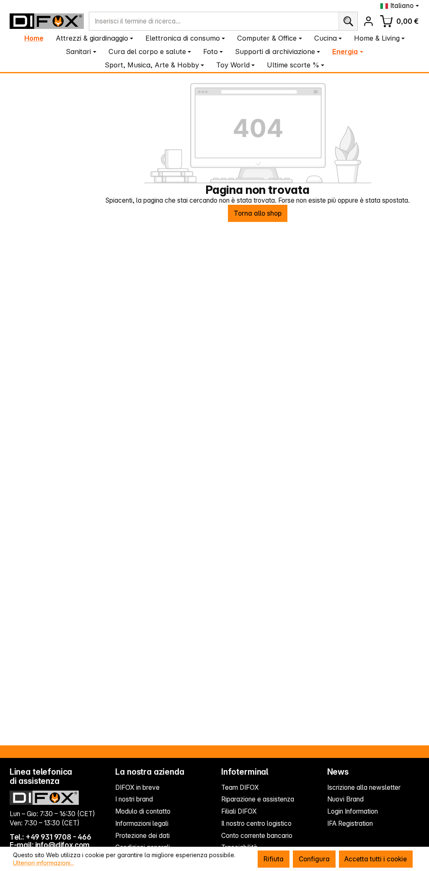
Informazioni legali (141, 823)
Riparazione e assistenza (257, 799)
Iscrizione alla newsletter (364, 787)
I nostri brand (134, 799)
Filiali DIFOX (239, 811)
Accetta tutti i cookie (375, 859)
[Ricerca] (348, 21)
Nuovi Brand (345, 799)
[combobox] (214, 21)
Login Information (352, 811)
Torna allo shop (258, 213)
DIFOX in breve (137, 787)
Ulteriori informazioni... (43, 862)
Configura (314, 859)
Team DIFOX (240, 787)
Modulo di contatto (143, 811)
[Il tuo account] (368, 21)
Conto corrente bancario (256, 836)
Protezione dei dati (142, 836)
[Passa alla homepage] (47, 20)
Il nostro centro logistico (256, 823)
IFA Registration (350, 823)
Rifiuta (274, 859)
